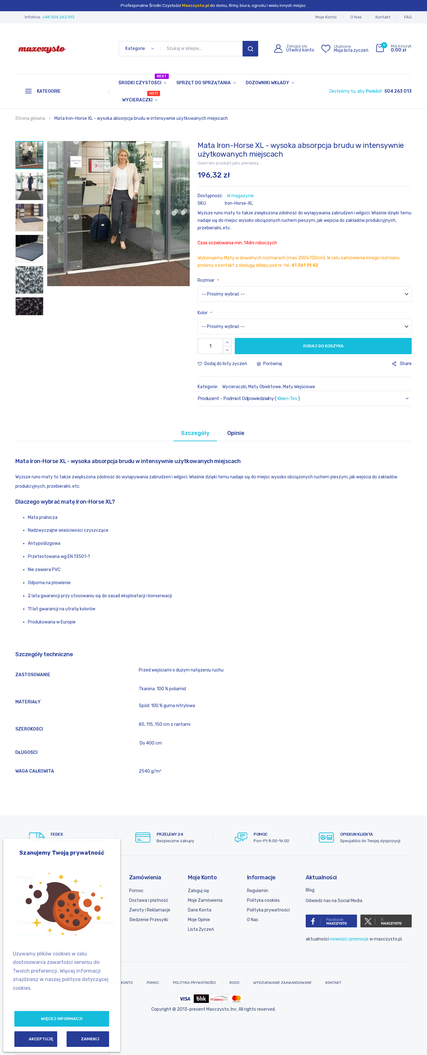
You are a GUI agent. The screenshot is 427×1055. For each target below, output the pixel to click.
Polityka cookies (263, 900)
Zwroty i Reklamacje (149, 910)
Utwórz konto (300, 50)
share (406, 363)
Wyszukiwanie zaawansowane (282, 982)
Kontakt (382, 17)
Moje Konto (326, 17)
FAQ (408, 17)
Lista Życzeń (201, 929)
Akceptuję (41, 1039)
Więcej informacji (62, 1018)
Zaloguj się (198, 890)
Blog (310, 890)
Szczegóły (195, 433)
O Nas (356, 17)
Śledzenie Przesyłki (148, 919)
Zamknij (90, 1039)
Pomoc (136, 890)
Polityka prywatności (268, 910)
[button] (59, 228)
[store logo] (41, 49)
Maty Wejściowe (299, 386)
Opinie (235, 433)
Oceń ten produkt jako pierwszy (228, 163)
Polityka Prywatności (194, 982)
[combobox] (203, 49)
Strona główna (30, 118)
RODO (234, 982)
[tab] (195, 433)
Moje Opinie (199, 919)
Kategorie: (208, 386)
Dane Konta (199, 910)
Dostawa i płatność (148, 900)
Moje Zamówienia (205, 900)
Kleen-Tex (287, 398)
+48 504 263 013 (58, 17)
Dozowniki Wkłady (267, 82)
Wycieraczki (140, 97)
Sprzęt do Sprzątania (203, 82)
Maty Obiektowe (264, 386)
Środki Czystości (142, 79)
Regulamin (257, 890)
